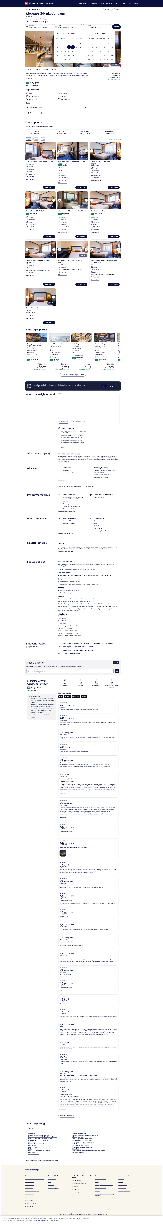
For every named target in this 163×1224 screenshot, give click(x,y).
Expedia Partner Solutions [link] (79, 1183)
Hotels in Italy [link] (29, 1188)
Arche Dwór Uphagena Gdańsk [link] (82, 1138)
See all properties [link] (34, 9)
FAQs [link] (49, 1182)
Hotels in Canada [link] (29, 1185)
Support (117, 3)
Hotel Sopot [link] (32, 1152)
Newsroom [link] (75, 1186)
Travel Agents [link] (75, 1192)
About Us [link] (121, 1179)
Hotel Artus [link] (32, 1145)
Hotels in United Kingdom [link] (32, 1191)
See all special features (65, 551)
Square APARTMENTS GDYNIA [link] (82, 1140)
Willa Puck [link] (75, 1149)
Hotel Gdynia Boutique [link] (79, 1133)
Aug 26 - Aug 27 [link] (36, 133)
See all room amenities (65, 533)
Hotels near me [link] (122, 1185)
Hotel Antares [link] (32, 1147)
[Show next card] (119, 352)
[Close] (160, 1219)
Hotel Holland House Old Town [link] (82, 1144)
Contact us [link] (51, 1185)
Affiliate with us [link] (76, 1180)
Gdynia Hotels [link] (40, 1160)
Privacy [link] (97, 1182)
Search (116, 26)
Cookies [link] (97, 1191)
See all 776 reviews (32, 85)
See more (61, 448)
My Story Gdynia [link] (77, 1137)
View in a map (63, 423)
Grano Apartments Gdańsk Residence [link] (40, 1138)
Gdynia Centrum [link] (33, 1154)
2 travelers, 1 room (93, 27)
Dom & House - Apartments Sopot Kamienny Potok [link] (88, 1150)
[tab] (31, 1128)
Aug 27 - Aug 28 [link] (61, 133)
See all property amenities (66, 511)
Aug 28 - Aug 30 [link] (85, 133)
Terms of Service (53, 1220)
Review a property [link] (53, 1188)
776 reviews (31, 690)
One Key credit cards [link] (124, 1191)
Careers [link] (120, 1182)
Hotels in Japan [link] (29, 1200)
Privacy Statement (39, 1220)
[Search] (117, 671)
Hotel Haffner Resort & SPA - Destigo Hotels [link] (42, 1137)
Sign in (136, 3)
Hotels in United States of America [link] (34, 1179)
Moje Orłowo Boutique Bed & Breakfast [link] (85, 1135)
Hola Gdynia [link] (32, 1142)
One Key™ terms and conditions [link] (104, 1185)
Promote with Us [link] (76, 1189)
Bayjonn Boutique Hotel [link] (36, 1144)
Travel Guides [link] (122, 1188)
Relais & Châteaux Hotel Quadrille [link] (39, 1150)
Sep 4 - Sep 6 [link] (109, 133)
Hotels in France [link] (29, 1194)
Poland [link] (33, 1160)
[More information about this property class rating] (32, 16)
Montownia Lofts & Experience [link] (38, 1140)
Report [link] (33, 717)
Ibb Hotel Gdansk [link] (78, 1152)
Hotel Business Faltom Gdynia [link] (82, 1147)
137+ (116, 64)
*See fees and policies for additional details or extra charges (74, 486)
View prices (49, 187)
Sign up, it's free (113, 386)
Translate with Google (66, 779)
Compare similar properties (74, 375)
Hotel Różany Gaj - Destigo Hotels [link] (83, 1142)
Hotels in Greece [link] (29, 1206)
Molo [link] (30, 1149)
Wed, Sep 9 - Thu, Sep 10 (66, 27)
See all (28, 103)
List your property (106, 3)
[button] (65, 43)
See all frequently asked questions (69, 653)
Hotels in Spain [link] (29, 1197)
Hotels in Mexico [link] (29, 1182)
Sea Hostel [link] (31, 1133)
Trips (124, 3)
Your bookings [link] (52, 1179)
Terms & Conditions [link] (100, 1179)
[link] (116, 9)
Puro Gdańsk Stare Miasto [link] (80, 1145)
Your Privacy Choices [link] (100, 1188)
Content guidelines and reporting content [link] (104, 1194)
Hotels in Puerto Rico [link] (30, 1203)
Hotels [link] (27, 1160)
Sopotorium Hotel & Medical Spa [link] (38, 1135)
